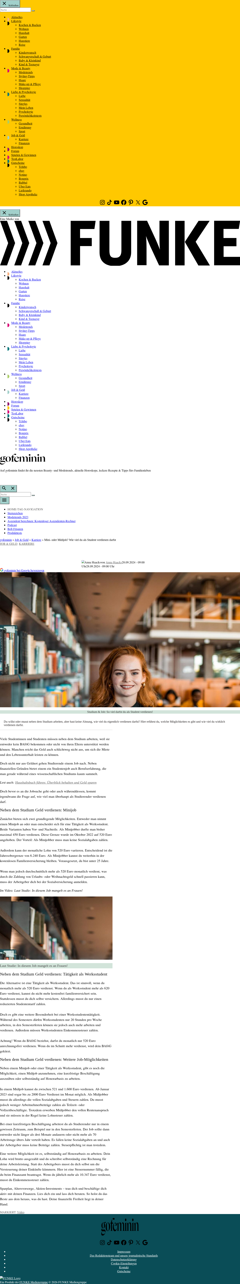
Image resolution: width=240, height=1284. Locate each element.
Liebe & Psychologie (23, 92)
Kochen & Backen (30, 25)
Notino (23, 174)
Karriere (23, 139)
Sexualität (24, 100)
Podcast (12, 525)
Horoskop (17, 147)
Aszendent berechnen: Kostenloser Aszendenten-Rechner (42, 521)
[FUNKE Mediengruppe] (10, 1278)
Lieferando (25, 190)
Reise (22, 45)
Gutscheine (18, 163)
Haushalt (24, 33)
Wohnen (24, 29)
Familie (15, 48)
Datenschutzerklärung (124, 1259)
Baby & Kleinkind (30, 60)
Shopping (24, 88)
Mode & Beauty (20, 68)
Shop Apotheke (28, 194)
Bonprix (23, 178)
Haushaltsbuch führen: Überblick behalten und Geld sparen (56, 782)
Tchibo (23, 167)
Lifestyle (16, 21)
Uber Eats (25, 186)
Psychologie (26, 111)
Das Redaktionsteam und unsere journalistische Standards (124, 1255)
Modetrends (26, 72)
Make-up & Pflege (30, 84)
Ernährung (25, 127)
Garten (23, 37)
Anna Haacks (114, 562)
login (2, 478)
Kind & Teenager (29, 64)
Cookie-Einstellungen (124, 1263)
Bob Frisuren (15, 529)
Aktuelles (16, 17)
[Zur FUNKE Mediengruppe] (120, 265)
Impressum (123, 1251)
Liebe (22, 96)
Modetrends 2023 (18, 517)
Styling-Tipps (27, 76)
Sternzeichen (15, 513)
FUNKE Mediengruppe (34, 1282)
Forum (15, 151)
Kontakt (124, 1267)
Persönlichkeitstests (30, 115)
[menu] (4, 500)
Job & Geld (18, 135)
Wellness (16, 119)
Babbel (23, 182)
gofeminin (6, 540)
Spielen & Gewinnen (23, 155)
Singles (23, 104)
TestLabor (17, 159)
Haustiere (24, 41)
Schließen (13, 5)
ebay (21, 171)
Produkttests (15, 533)
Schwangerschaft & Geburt (35, 56)
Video (20, 1212)
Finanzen (24, 143)
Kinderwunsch (27, 52)
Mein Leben (26, 108)
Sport (22, 131)
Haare (22, 80)
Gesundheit (25, 123)
